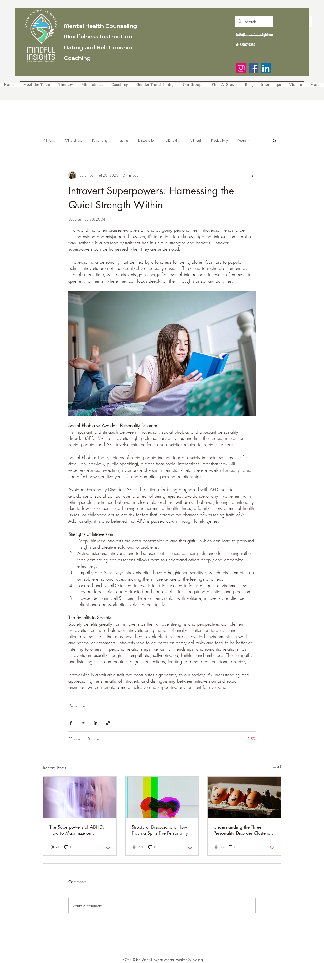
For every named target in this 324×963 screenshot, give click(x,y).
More (242, 140)
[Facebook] (253, 68)
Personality (99, 140)
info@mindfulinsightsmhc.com (260, 34)
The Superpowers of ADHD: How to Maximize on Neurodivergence (76, 830)
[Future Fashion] (79, 797)
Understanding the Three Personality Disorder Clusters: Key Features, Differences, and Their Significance (244, 830)
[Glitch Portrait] (162, 797)
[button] (274, 140)
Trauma (122, 140)
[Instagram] (241, 68)
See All (276, 767)
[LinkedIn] (266, 68)
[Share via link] (108, 723)
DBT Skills (173, 140)
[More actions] (253, 175)
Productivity (219, 140)
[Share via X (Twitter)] (83, 723)
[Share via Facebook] (70, 723)
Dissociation (147, 140)
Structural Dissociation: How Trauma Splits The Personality (160, 830)
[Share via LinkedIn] (95, 723)
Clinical (195, 140)
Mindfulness (73, 140)
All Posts (49, 140)
